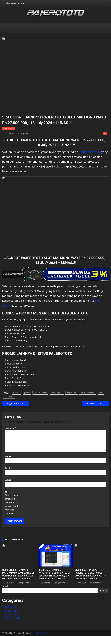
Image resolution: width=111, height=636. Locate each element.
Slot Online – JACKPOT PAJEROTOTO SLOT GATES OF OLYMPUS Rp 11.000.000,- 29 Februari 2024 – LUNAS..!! (54, 574)
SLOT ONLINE (9, 129)
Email (8, 468)
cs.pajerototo (24, 133)
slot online (9, 396)
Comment (10, 428)
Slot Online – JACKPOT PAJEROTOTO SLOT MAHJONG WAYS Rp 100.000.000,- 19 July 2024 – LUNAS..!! (96, 403)
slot (100, 392)
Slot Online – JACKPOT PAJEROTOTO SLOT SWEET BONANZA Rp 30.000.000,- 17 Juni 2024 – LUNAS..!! (90, 574)
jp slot (26, 392)
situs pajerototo (90, 152)
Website (9, 479)
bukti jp (16, 392)
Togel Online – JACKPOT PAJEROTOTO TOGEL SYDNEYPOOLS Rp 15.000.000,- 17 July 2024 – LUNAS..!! (18, 403)
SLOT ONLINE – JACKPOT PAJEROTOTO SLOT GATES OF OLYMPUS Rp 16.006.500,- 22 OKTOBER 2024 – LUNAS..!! (18, 574)
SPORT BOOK (11, 614)
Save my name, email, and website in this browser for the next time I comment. (12, 504)
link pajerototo (40, 392)
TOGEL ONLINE (12, 618)
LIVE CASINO (11, 607)
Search (5, 586)
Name (9, 456)
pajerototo (71, 392)
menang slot (56, 392)
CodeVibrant (42, 633)
